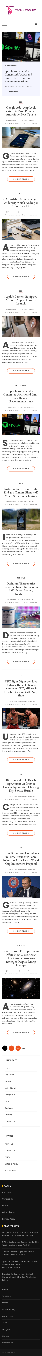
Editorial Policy (11, 1164)
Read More (13, 92)
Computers (10, 1094)
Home (7, 1068)
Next (24, 1048)
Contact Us (10, 1121)
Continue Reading (21, 179)
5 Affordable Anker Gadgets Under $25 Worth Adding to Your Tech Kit (20, 202)
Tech (21, 102)
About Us (9, 1144)
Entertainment (11, 65)
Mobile (8, 1081)
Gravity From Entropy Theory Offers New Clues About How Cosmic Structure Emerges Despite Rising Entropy (21, 958)
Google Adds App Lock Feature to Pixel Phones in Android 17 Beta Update (21, 111)
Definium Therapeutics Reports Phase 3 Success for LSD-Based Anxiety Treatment (21, 589)
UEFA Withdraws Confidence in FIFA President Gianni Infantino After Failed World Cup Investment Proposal (21, 858)
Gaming (8, 1114)
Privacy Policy (11, 1170)
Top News (21, 578)
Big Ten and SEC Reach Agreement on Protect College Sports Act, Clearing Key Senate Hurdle (21, 785)
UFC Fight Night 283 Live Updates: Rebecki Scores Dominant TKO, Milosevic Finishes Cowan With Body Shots (21, 688)
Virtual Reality (11, 1088)
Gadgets (9, 1108)
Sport (21, 676)
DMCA (7, 1157)
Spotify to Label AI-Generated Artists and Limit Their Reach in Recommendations (18, 76)
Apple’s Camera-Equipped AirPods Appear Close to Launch (21, 300)
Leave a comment (30, 123)
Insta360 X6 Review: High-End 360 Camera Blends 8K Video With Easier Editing (21, 492)
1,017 (18, 1048)
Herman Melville (14, 123)
